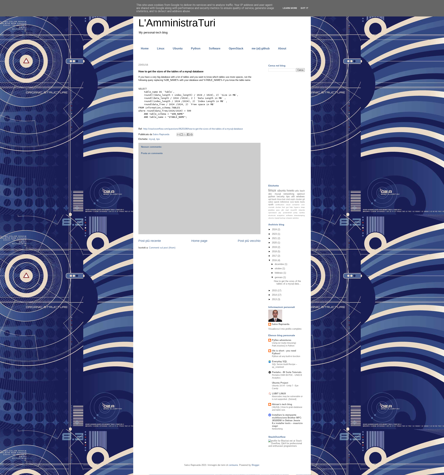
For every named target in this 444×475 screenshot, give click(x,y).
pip (280, 213)
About (282, 48)
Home (145, 48)
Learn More (290, 8)
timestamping (299, 215)
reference (284, 202)
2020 (275, 242)
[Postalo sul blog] (181, 134)
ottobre (278, 268)
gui (287, 207)
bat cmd (286, 199)
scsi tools (294, 202)
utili (293, 196)
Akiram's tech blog (282, 404)
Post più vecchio (249, 241)
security (281, 196)
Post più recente (149, 241)
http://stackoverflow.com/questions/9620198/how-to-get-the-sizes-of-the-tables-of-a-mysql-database (193, 129)
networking (288, 194)
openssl (301, 194)
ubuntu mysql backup (276, 218)
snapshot (280, 215)
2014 (275, 295)
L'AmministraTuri (176, 23)
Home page (199, 241)
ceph (292, 199)
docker (278, 207)
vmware (289, 218)
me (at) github (261, 48)
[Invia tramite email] (178, 134)
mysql (152, 139)
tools (302, 202)
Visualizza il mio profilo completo (284, 329)
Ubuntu (178, 48)
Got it (304, 8)
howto (290, 190)
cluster (299, 199)
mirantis (302, 210)
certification (279, 205)
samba (302, 213)
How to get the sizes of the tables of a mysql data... (287, 282)
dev (270, 194)
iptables (271, 210)
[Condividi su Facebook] (188, 134)
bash (302, 190)
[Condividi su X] (185, 134)
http (291, 207)
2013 (275, 299)
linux (272, 190)
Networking (277, 429)
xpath (271, 204)
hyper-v (297, 207)
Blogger (255, 465)
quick (276, 202)
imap (303, 207)
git (303, 199)
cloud (288, 205)
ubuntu (281, 190)
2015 (275, 290)
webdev (296, 218)
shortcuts (272, 215)
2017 (275, 256)
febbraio (279, 273)
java (278, 210)
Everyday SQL (279, 361)
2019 (275, 247)
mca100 (294, 210)
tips (158, 139)
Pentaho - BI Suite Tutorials (286, 372)
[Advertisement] (286, 128)
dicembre (280, 264)
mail (287, 210)
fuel (283, 207)
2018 (275, 251)
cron (303, 205)
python (271, 196)
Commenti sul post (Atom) (162, 247)
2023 (275, 234)
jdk (282, 210)
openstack (272, 213)
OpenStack (236, 48)
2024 (275, 229)
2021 (275, 238)
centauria (233, 465)
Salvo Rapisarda (280, 324)
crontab (271, 207)
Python (195, 48)
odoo (270, 202)
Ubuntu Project (280, 382)
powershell (287, 213)
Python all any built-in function (286, 356)
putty (295, 213)
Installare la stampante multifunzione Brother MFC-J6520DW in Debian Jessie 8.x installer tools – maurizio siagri (287, 420)
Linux (160, 48)
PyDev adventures (281, 340)
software (289, 215)
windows (300, 196)
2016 (275, 260)
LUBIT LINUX (279, 393)
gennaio (279, 277)
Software (214, 48)
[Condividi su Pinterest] (191, 134)
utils (297, 190)
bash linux (276, 199)
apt (269, 199)
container (296, 205)
